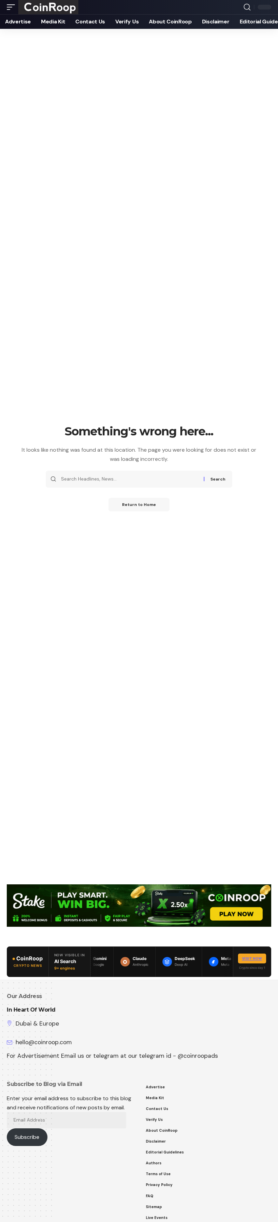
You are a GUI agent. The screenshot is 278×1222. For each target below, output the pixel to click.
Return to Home (139, 504)
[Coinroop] (48, 7)
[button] (12, 7)
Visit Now (252, 958)
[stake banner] (139, 905)
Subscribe (27, 1137)
